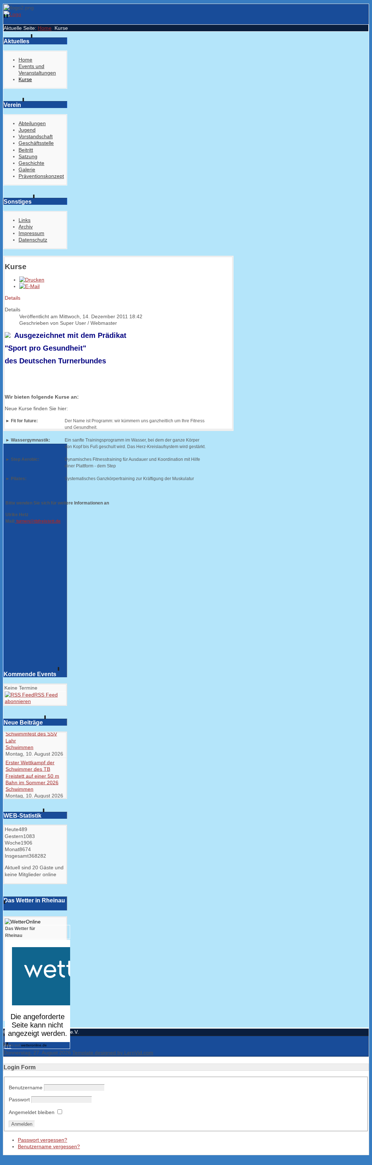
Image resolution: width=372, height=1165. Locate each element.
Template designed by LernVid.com (112, 1053)
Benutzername (26, 1087)
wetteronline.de (34, 1045)
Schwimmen (19, 751)
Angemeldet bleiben (31, 1112)
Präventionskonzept (41, 176)
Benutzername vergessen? (49, 1146)
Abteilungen (32, 123)
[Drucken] (31, 280)
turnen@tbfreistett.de (38, 521)
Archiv (26, 227)
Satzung (28, 156)
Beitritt (26, 150)
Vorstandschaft (36, 136)
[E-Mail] (29, 286)
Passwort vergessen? (42, 1140)
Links (25, 220)
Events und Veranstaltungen (37, 69)
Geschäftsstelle (36, 143)
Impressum (31, 233)
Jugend (27, 130)
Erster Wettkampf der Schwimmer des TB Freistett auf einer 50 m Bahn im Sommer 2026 (32, 777)
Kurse (25, 79)
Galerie (27, 169)
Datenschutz (33, 240)
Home (45, 28)
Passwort (19, 1099)
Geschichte (31, 163)
